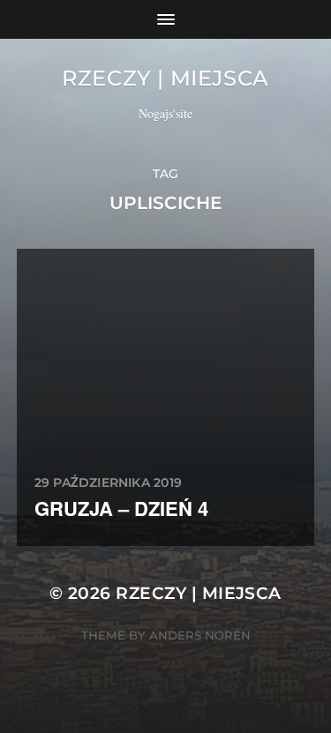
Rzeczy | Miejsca (165, 78)
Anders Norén (200, 635)
